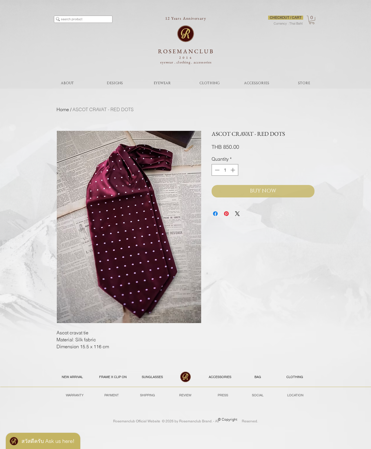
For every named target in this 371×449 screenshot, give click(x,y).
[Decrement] (216, 169)
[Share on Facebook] (215, 213)
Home (63, 109)
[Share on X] (237, 213)
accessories (203, 62)
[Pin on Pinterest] (226, 213)
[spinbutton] (225, 169)
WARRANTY (74, 395)
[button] (312, 20)
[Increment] (233, 169)
